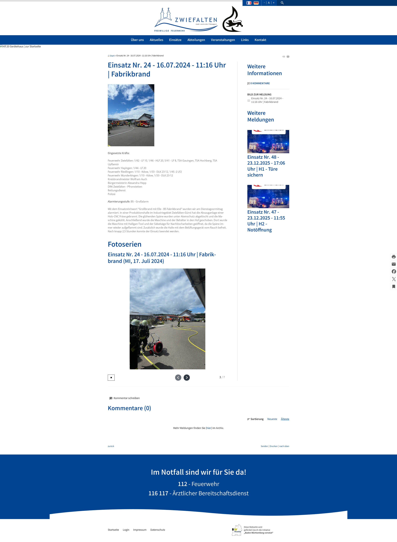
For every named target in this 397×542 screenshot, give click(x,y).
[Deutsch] (256, 3)
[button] (178, 377)
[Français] (248, 3)
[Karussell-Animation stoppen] (111, 378)
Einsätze (175, 40)
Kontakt (260, 40)
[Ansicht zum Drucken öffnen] (288, 57)
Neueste (272, 419)
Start (112, 56)
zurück (111, 446)
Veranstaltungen (223, 40)
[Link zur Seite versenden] (283, 57)
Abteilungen (196, 40)
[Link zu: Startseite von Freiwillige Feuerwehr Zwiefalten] (198, 19)
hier (209, 428)
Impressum (140, 530)
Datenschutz (157, 530)
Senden (264, 446)
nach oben (284, 446)
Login (126, 530)
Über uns (137, 40)
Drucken (274, 446)
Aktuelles (156, 40)
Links (245, 40)
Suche (282, 2)
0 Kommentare (260, 84)
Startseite (113, 530)
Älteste (285, 419)
